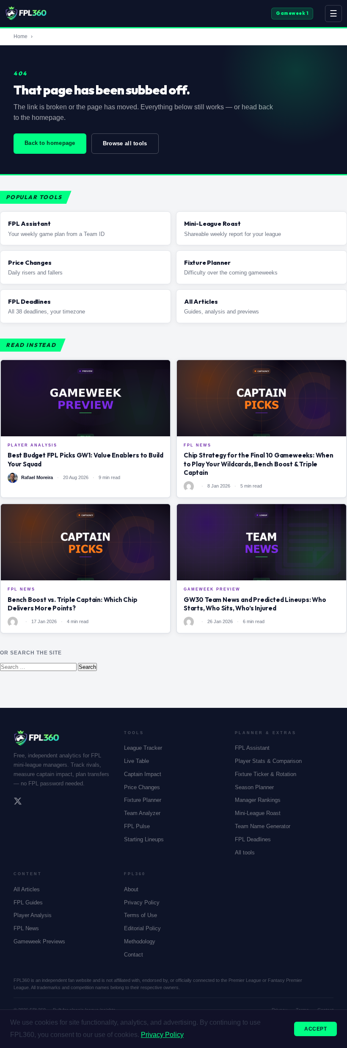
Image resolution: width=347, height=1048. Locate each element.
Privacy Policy (142, 902)
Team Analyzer (142, 813)
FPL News (26, 928)
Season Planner (254, 787)
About (131, 889)
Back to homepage (50, 143)
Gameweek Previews (39, 941)
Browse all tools (125, 143)
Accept (315, 1029)
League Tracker (143, 748)
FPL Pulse (137, 826)
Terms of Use (140, 915)
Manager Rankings (258, 800)
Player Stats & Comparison (268, 761)
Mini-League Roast (258, 813)
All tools (245, 852)
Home (21, 36)
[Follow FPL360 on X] (18, 802)
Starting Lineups (144, 839)
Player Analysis (33, 915)
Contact (133, 954)
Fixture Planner (142, 800)
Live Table (136, 761)
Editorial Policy (142, 928)
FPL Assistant (252, 748)
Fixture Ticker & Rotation (265, 774)
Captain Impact (142, 774)
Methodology (139, 941)
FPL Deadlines (253, 839)
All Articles (27, 889)
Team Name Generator (262, 826)
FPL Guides (28, 902)
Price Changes (142, 787)
